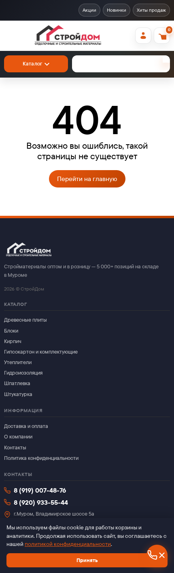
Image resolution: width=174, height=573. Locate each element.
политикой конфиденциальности (68, 544)
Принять (87, 560)
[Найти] (166, 59)
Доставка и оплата (26, 426)
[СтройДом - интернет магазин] (67, 35)
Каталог (32, 63)
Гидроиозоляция (23, 372)
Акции (89, 10)
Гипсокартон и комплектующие (41, 351)
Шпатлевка (17, 383)
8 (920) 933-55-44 (41, 502)
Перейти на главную (87, 179)
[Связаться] (157, 555)
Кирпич (12, 341)
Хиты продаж (151, 10)
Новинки (116, 10)
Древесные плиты (25, 319)
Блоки (11, 330)
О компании (18, 436)
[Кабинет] (143, 35)
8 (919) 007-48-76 (40, 490)
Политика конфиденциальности (41, 458)
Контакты (15, 447)
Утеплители (18, 362)
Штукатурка (18, 394)
